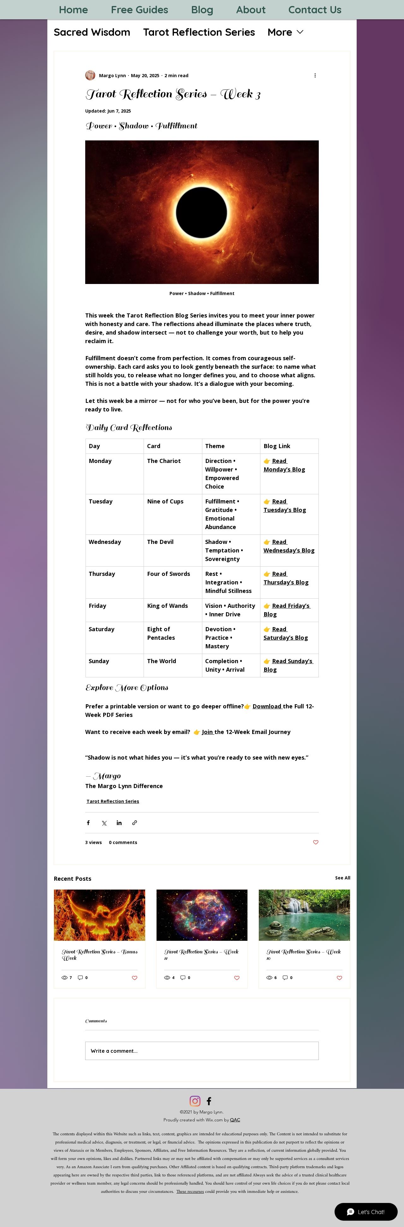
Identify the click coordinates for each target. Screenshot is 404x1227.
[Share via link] (135, 823)
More (280, 31)
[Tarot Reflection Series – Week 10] (304, 915)
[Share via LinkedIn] (119, 823)
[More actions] (315, 75)
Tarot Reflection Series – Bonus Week (99, 955)
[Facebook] (209, 1101)
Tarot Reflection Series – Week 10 (303, 955)
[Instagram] (195, 1101)
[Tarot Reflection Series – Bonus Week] (99, 915)
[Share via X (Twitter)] (104, 823)
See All (342, 878)
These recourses (190, 1191)
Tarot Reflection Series (199, 31)
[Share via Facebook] (88, 823)
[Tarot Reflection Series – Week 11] (202, 915)
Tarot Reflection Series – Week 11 (201, 955)
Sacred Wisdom (92, 31)
